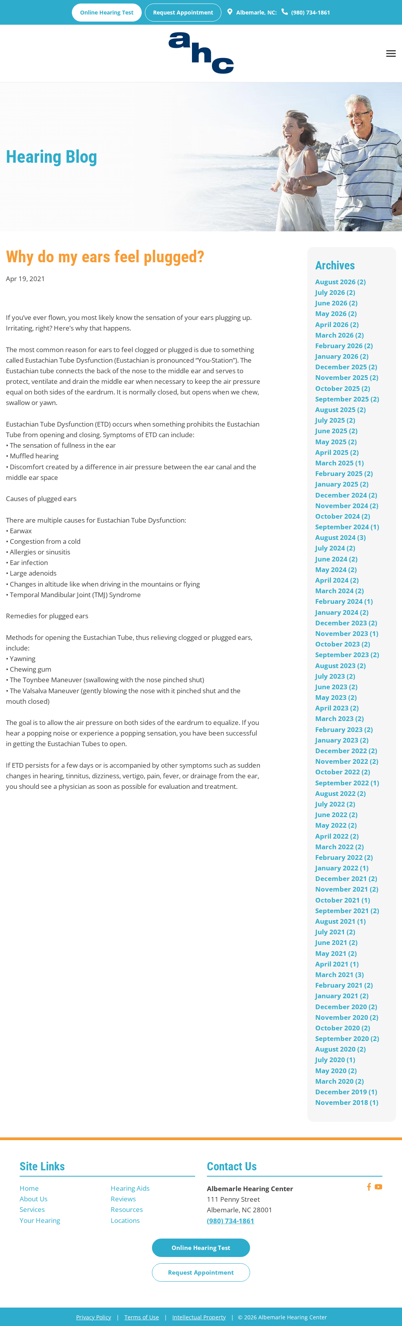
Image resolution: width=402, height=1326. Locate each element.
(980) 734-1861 (310, 12)
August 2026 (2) (340, 281)
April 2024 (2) (337, 580)
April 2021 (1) (337, 963)
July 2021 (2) (335, 931)
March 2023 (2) (339, 718)
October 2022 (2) (342, 771)
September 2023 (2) (347, 654)
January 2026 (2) (342, 356)
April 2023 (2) (337, 707)
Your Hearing (40, 1220)
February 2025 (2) (344, 473)
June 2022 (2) (336, 814)
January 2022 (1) (342, 867)
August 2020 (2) (340, 1049)
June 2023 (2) (336, 686)
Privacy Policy (93, 1317)
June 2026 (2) (336, 302)
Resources (127, 1209)
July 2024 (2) (335, 547)
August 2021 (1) (340, 921)
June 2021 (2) (336, 942)
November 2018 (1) (346, 1102)
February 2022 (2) (344, 857)
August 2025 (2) (340, 409)
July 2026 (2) (335, 292)
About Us (34, 1198)
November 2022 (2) (346, 761)
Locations (125, 1220)
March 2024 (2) (339, 590)
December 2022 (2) (346, 750)
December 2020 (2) (346, 1006)
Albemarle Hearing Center (250, 1188)
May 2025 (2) (336, 441)
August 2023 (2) (340, 665)
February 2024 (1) (344, 601)
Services (32, 1209)
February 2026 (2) (344, 345)
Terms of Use (141, 1317)
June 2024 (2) (336, 558)
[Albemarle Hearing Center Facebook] (369, 1188)
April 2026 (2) (337, 324)
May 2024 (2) (336, 569)
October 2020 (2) (342, 1027)
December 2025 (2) (346, 366)
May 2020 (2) (336, 1070)
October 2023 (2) (342, 643)
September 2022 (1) (347, 782)
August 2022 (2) (340, 793)
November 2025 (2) (346, 377)
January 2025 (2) (342, 484)
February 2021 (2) (344, 985)
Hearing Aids (130, 1188)
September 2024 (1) (347, 526)
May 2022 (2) (336, 825)
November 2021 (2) (346, 889)
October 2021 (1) (342, 900)
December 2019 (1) (346, 1091)
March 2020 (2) (339, 1081)
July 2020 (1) (335, 1059)
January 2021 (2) (342, 995)
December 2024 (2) (346, 495)
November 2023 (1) (346, 633)
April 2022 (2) (337, 836)
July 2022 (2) (335, 803)
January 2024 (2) (342, 612)
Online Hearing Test (201, 1248)
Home (29, 1188)
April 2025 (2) (337, 452)
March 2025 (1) (339, 462)
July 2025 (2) (335, 420)
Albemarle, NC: (256, 12)
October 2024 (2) (342, 516)
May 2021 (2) (336, 953)
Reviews (123, 1198)
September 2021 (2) (347, 910)
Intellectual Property (199, 1317)
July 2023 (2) (335, 676)
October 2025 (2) (342, 388)
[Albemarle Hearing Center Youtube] (378, 1188)
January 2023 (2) (342, 740)
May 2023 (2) (336, 697)
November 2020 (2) (346, 1017)
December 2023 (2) (346, 622)
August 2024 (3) (340, 537)
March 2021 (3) (339, 974)
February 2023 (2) (344, 729)
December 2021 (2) (346, 878)
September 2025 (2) (347, 398)
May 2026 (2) (336, 313)
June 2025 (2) (336, 430)
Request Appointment (183, 12)
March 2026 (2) (339, 335)
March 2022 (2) (339, 846)
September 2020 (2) (347, 1038)
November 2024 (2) (346, 505)
